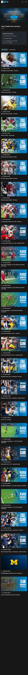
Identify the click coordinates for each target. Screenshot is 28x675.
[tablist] (8, 49)
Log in (19, 19)
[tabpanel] (14, 324)
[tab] (4, 49)
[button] (22, 2)
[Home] (4, 2)
